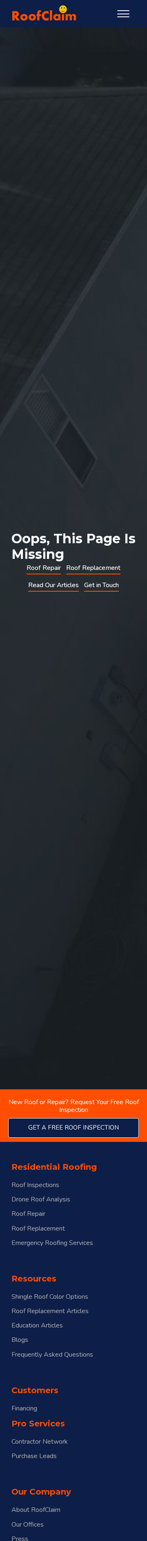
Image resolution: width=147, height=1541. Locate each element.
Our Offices (27, 1525)
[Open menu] (123, 14)
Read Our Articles (53, 585)
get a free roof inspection (73, 1127)
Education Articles (37, 1326)
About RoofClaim (35, 1510)
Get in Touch (101, 585)
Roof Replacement (93, 567)
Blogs (19, 1340)
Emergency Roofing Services (52, 1243)
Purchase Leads (34, 1456)
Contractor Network (39, 1442)
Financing (24, 1408)
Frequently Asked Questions (52, 1355)
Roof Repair (44, 567)
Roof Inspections (35, 1185)
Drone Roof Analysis (40, 1199)
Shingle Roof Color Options (49, 1297)
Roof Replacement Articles (50, 1311)
